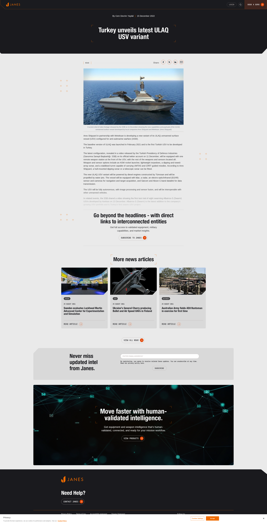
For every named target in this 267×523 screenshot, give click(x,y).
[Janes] (13, 5)
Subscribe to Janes (131, 238)
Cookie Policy (62, 521)
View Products (131, 438)
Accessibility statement (98, 514)
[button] (240, 4)
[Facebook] (163, 62)
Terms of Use (81, 514)
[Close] (263, 518)
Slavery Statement (118, 514)
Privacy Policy (66, 514)
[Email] (181, 62)
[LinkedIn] (175, 62)
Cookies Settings (197, 518)
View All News (131, 340)
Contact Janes (70, 501)
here (142, 363)
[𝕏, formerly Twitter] (169, 62)
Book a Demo (253, 5)
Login (231, 5)
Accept (212, 518)
